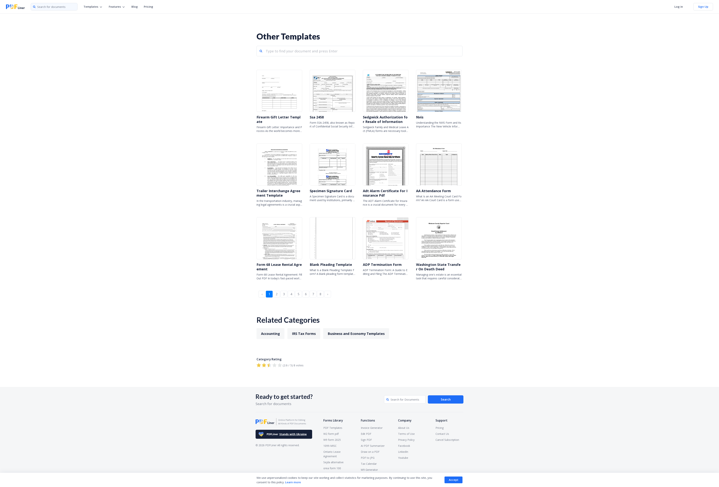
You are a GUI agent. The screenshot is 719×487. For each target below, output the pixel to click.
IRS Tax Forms (304, 333)
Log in (678, 6)
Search (446, 399)
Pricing (148, 6)
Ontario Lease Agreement (332, 454)
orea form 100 (332, 468)
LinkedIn (403, 452)
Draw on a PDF (370, 452)
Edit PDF (366, 434)
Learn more (293, 482)
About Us (403, 428)
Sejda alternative (333, 462)
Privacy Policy (406, 440)
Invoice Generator (372, 428)
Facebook (404, 446)
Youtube (403, 457)
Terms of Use (406, 434)
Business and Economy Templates (356, 333)
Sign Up (703, 6)
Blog (134, 6)
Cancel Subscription (447, 440)
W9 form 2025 (332, 440)
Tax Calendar (369, 463)
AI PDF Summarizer (373, 446)
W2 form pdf (331, 434)
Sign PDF (366, 440)
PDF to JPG (367, 457)
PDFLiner (287, 434)
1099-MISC (330, 446)
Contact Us (442, 434)
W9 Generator (369, 469)
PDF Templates (332, 428)
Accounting (270, 333)
